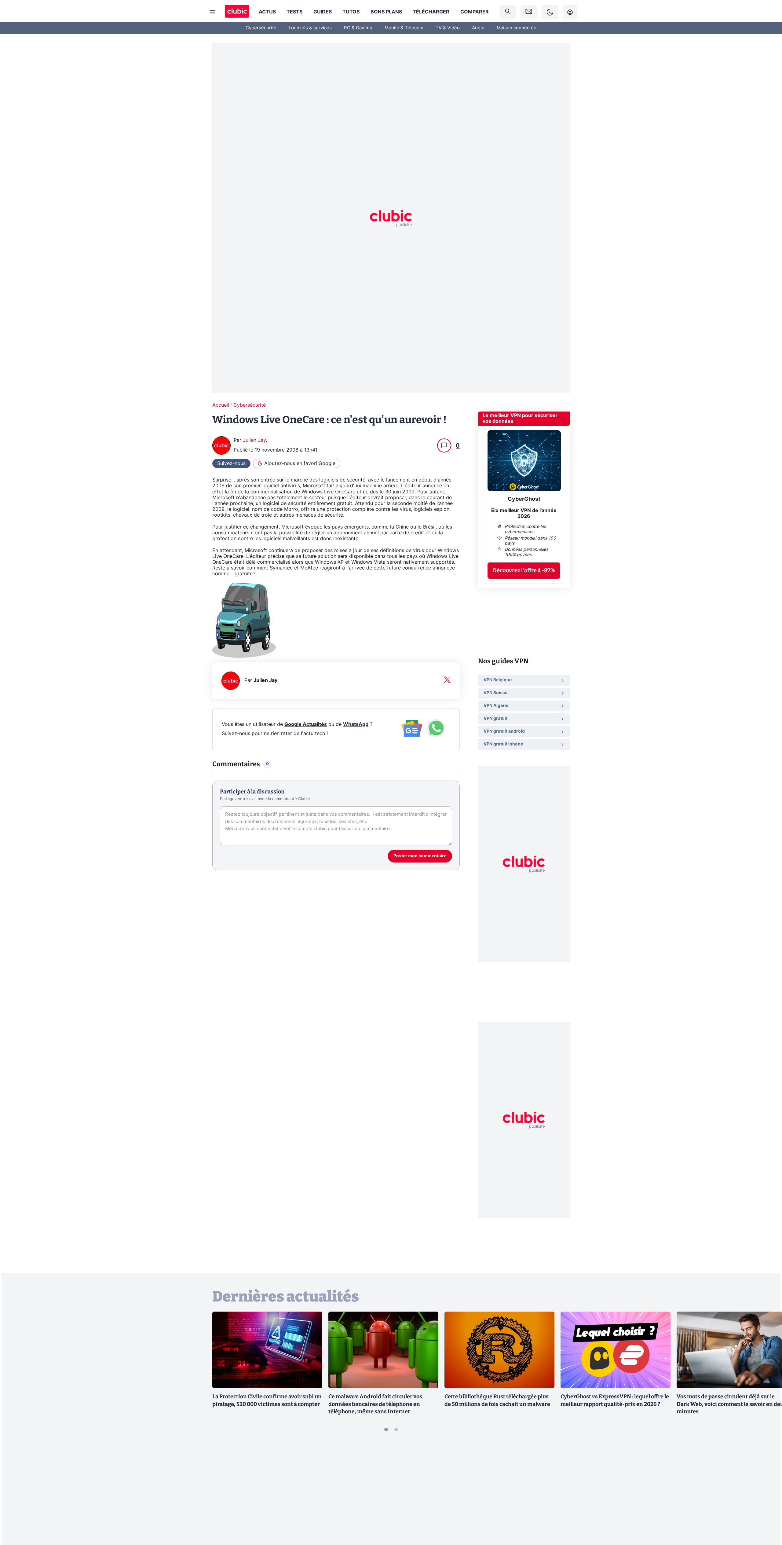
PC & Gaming (358, 28)
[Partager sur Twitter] (767, 1513)
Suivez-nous (231, 463)
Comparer (474, 11)
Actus (267, 11)
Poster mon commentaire (419, 856)
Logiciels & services (310, 28)
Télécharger (431, 11)
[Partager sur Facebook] (767, 1492)
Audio (478, 28)
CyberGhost (524, 499)
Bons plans (386, 11)
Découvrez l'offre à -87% (524, 570)
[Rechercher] (507, 12)
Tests (294, 11)
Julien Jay (254, 440)
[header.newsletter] (528, 12)
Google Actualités (305, 724)
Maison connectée (516, 28)
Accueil (220, 405)
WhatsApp (355, 724)
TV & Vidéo (448, 28)
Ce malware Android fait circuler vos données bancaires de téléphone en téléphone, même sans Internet (375, 1404)
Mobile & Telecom (404, 28)
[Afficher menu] (212, 12)
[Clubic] (237, 12)
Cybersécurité (261, 28)
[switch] (550, 12)
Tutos (351, 11)
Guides (322, 11)
